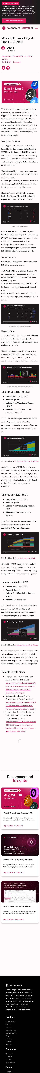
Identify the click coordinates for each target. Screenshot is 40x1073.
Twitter (8, 1072)
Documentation (11, 1033)
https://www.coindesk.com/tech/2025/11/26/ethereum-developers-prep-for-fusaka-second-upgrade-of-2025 (21, 705)
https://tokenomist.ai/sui (25, 558)
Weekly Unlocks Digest (14, 56)
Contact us (9, 1054)
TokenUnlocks (11, 1022)
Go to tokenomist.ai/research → (14, 20)
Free (25, 56)
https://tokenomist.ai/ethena (26, 644)
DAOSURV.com (11, 1030)
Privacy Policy (10, 1062)
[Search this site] (32, 28)
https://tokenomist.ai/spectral (27, 461)
